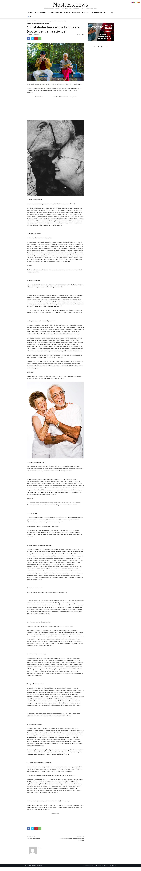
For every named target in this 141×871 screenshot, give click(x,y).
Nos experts (76, 12)
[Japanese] (136, 2)
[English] (131, 2)
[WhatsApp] (39, 38)
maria (30, 34)
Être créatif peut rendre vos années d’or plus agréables (72, 839)
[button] (112, 12)
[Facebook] (28, 38)
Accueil (30, 12)
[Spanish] (139, 2)
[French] (29, 16)
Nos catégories (40, 12)
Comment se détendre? (33, 838)
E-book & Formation (55, 12)
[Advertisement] (39, 108)
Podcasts (67, 12)
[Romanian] (137, 2)
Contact (85, 12)
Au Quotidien (41, 23)
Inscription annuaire (98, 12)
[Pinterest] (36, 38)
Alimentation (34, 23)
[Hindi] (134, 2)
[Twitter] (32, 38)
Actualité (34, 21)
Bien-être (47, 23)
